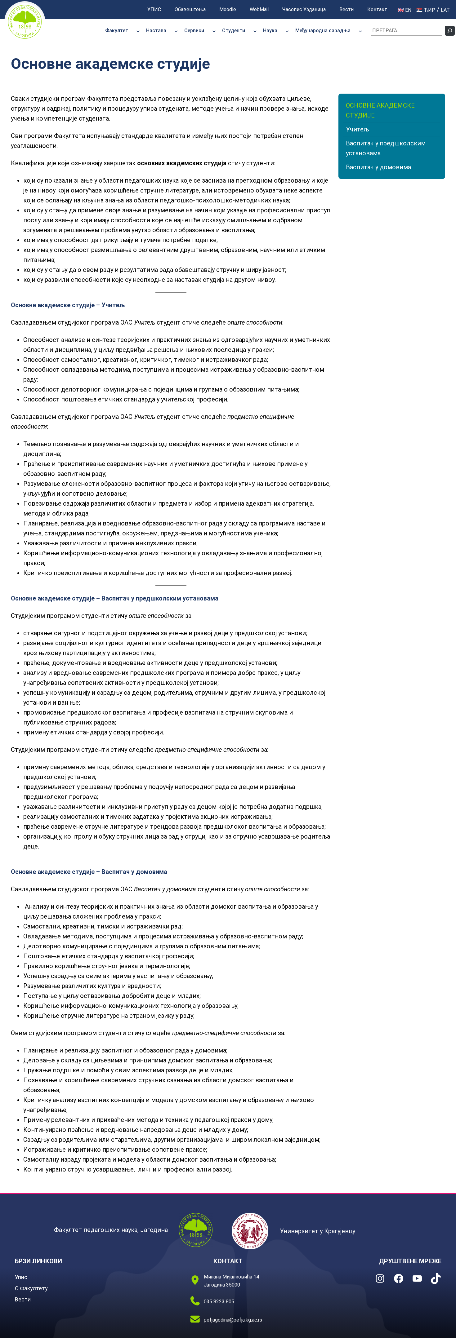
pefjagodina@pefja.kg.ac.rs (233, 1320)
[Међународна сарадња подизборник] (360, 31)
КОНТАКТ (228, 1261)
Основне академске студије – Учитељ (68, 305)
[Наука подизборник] (287, 31)
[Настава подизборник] (176, 31)
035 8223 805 (219, 1302)
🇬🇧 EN (404, 10)
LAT (445, 10)
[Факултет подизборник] (138, 31)
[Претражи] (450, 31)
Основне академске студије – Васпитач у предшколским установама (114, 598)
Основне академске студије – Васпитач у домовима (89, 871)
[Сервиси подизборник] (214, 31)
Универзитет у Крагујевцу (317, 1231)
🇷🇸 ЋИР (425, 10)
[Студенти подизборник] (255, 31)
